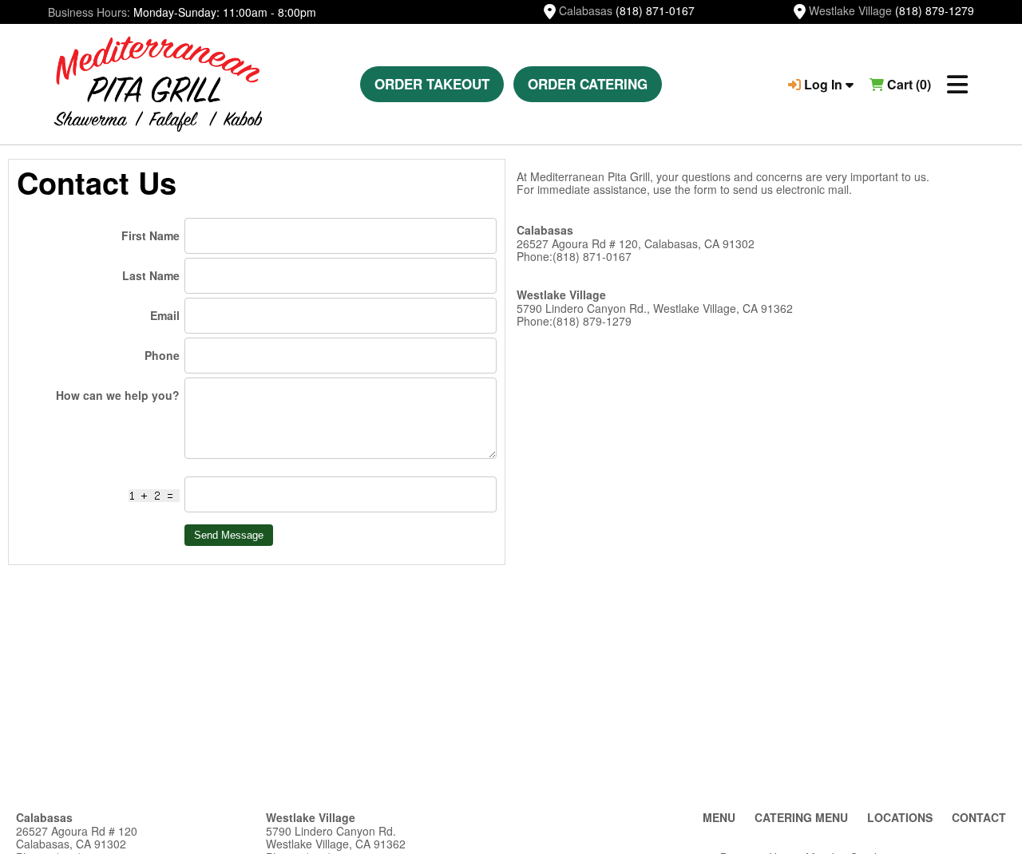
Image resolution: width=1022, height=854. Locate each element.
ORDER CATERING (588, 83)
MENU (719, 817)
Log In (823, 84)
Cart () (907, 84)
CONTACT (979, 817)
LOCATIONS (900, 817)
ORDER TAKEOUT (431, 83)
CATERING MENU (801, 817)
